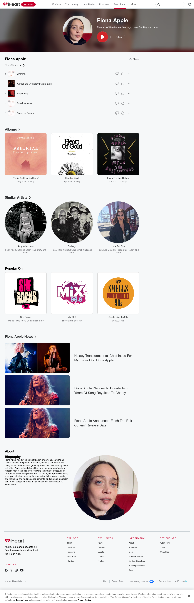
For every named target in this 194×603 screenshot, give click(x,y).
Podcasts (104, 4)
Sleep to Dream (25, 113)
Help (105, 581)
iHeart (69, 542)
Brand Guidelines (136, 556)
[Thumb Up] (122, 74)
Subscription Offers (137, 565)
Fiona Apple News (19, 336)
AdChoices (180, 581)
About (131, 542)
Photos (101, 560)
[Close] (189, 596)
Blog (131, 551)
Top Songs (13, 65)
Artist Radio (120, 4)
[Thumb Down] (117, 74)
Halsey (131, 249)
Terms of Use (165, 581)
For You (56, 4)
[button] (102, 36)
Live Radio (89, 4)
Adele (13, 249)
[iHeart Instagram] (16, 570)
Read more (10, 484)
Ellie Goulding (110, 249)
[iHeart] (11, 4)
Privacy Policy (118, 581)
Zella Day (122, 249)
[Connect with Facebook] (6, 570)
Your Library (71, 4)
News (100, 542)
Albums (11, 129)
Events (101, 551)
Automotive (165, 542)
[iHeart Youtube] (21, 570)
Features (101, 547)
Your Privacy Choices (138, 581)
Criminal (21, 73)
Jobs (131, 570)
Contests (102, 556)
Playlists (70, 560)
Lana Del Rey (140, 27)
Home (162, 547)
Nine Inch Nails (80, 249)
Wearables (164, 551)
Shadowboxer (24, 103)
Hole (59, 249)
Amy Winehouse (112, 27)
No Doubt (67, 249)
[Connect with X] (11, 570)
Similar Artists (16, 197)
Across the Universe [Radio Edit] (34, 83)
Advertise (133, 547)
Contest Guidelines (137, 560)
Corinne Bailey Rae (26, 249)
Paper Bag (22, 93)
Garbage (126, 27)
